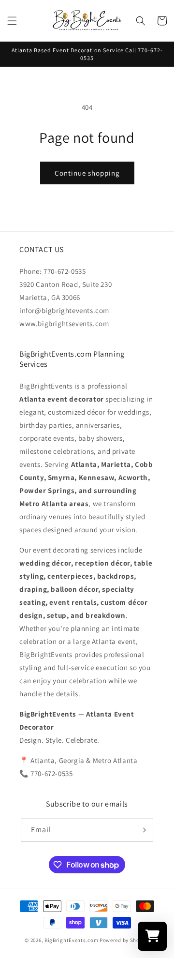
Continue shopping (87, 173)
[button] (12, 20)
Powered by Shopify (124, 940)
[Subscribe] (142, 830)
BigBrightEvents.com (71, 940)
